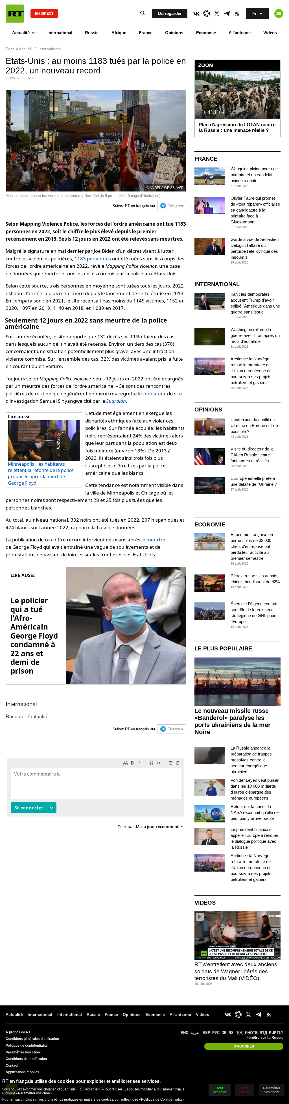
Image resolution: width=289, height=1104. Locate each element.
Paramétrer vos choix (23, 1052)
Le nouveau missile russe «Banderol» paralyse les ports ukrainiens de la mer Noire (232, 721)
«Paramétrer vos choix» (34, 1093)
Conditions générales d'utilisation (32, 1039)
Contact (12, 1066)
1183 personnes (93, 258)
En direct (44, 14)
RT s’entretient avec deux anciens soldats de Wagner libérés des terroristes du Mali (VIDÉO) (235, 971)
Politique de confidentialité (27, 1046)
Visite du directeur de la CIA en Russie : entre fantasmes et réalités (252, 455)
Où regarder (170, 13)
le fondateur (152, 393)
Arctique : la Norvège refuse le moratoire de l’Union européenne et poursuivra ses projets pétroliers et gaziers (251, 370)
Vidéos (270, 32)
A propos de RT (18, 1032)
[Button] (278, 13)
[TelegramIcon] (226, 13)
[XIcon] (216, 13)
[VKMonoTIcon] (196, 13)
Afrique (118, 32)
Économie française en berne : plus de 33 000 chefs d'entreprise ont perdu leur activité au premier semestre (252, 546)
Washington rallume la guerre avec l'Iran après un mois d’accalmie (255, 335)
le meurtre (153, 539)
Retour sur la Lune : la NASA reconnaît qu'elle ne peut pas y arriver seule (255, 812)
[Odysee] (206, 13)
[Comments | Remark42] (96, 795)
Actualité (21, 32)
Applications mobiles (22, 1072)
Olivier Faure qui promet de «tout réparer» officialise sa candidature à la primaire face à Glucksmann (255, 210)
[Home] (15, 14)
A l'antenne (240, 32)
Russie (91, 32)
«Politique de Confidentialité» (162, 1099)
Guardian (115, 401)
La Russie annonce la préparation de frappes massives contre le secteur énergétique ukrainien (251, 760)
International (59, 32)
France (145, 32)
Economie (206, 32)
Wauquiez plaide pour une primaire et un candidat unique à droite (254, 174)
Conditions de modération (26, 1059)
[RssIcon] (237, 13)
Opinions (174, 32)
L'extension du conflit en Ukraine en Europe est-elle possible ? (255, 425)
